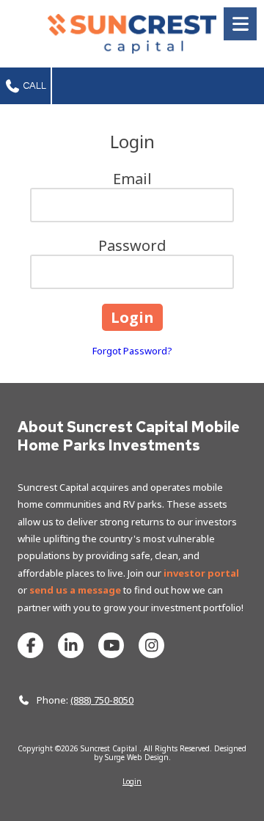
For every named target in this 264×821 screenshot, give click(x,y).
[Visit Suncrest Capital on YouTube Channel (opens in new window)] (111, 645)
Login (132, 781)
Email (132, 179)
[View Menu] (240, 23)
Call (33, 86)
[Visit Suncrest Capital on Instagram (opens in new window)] (151, 645)
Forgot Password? (132, 350)
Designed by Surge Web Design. (170, 752)
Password (132, 245)
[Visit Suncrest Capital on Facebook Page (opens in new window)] (30, 645)
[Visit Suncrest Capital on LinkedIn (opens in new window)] (71, 645)
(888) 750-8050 (101, 700)
